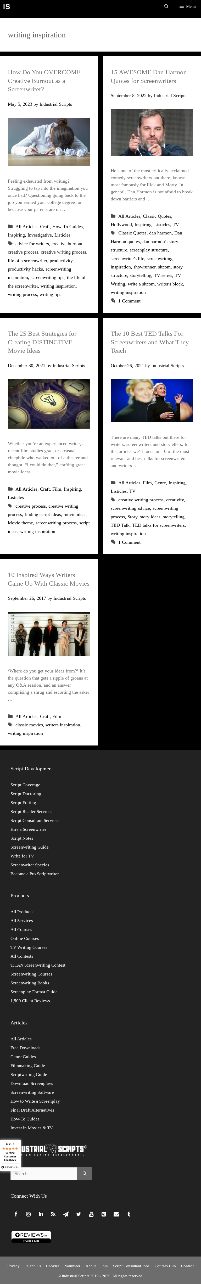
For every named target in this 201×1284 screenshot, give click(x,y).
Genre (160, 482)
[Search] (84, 1173)
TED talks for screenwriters (158, 525)
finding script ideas (43, 514)
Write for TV (22, 856)
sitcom (164, 267)
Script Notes (21, 838)
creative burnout (67, 243)
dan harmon (160, 233)
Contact (187, 1266)
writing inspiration (58, 286)
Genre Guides (23, 1056)
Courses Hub (165, 1266)
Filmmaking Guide (27, 1065)
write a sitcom (141, 284)
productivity (61, 260)
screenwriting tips (47, 277)
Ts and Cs (33, 1266)
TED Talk (120, 525)
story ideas (150, 516)
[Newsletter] (66, 1214)
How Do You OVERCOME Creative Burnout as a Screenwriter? (44, 81)
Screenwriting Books (29, 982)
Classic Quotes (157, 216)
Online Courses (24, 938)
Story (132, 516)
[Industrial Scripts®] (6, 6)
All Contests (21, 956)
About (91, 1266)
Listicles (62, 235)
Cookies (52, 1266)
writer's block (170, 284)
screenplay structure (149, 250)
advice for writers (32, 243)
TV (176, 224)
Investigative (39, 235)
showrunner (144, 267)
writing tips (50, 294)
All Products (22, 911)
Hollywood (121, 224)
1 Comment (129, 301)
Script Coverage (25, 784)
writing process (22, 294)
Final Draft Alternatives (32, 1110)
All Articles (26, 226)
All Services (21, 920)
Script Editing (23, 802)
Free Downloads (25, 1047)
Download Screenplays (31, 1083)
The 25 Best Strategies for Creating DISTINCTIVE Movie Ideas (42, 342)
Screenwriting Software (32, 1092)
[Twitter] (78, 1214)
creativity (175, 499)
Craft (45, 226)
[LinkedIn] (41, 1214)
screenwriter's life (127, 258)
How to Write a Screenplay (35, 1101)
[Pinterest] (103, 1214)
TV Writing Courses (28, 947)
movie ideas (75, 514)
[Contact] (116, 1214)
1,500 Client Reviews (30, 1000)
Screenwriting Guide (29, 847)
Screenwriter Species (29, 864)
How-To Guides (67, 226)
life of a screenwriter (27, 260)
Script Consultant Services (34, 820)
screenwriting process (56, 522)
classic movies (29, 724)
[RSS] (53, 1214)
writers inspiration (63, 724)
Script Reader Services (31, 811)
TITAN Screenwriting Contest (37, 965)
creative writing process (63, 252)
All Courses (21, 929)
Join (104, 1266)
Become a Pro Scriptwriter (34, 873)
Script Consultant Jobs (131, 1266)
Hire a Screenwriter (28, 829)
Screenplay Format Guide (34, 991)
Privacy (13, 1266)
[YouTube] (91, 1214)
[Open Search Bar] (166, 6)
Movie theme (20, 522)
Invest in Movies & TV (31, 1127)
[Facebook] (15, 1214)
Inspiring (16, 235)
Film (56, 489)
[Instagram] (28, 1214)
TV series (163, 275)
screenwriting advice (130, 508)
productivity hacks (25, 269)
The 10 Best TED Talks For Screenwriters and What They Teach (150, 342)
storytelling (140, 275)
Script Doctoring (25, 793)
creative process (23, 252)
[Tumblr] (129, 1214)
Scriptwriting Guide (28, 1074)
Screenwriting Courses (31, 974)
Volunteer (72, 1266)
